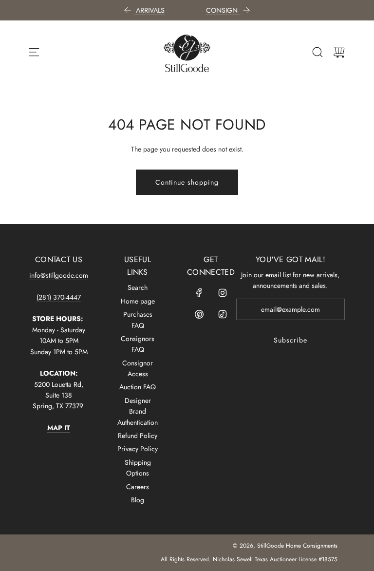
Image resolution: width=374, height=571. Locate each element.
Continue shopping (187, 182)
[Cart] (339, 52)
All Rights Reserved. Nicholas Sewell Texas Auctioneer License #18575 (249, 559)
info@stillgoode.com (58, 275)
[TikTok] (222, 314)
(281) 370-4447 (59, 297)
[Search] (317, 52)
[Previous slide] (127, 10)
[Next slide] (246, 10)
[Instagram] (222, 293)
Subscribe (290, 340)
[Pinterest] (199, 314)
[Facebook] (199, 293)
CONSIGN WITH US (210, 10)
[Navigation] (34, 52)
